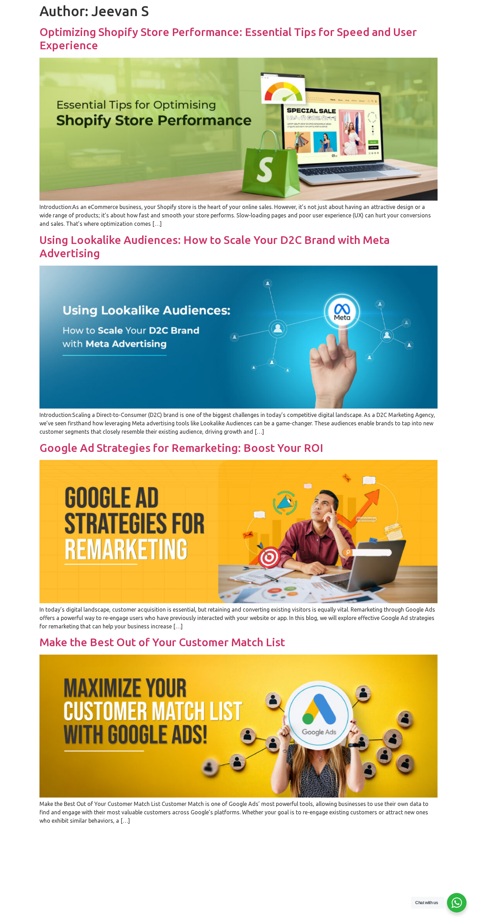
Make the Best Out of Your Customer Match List (162, 642)
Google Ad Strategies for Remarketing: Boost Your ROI (181, 447)
